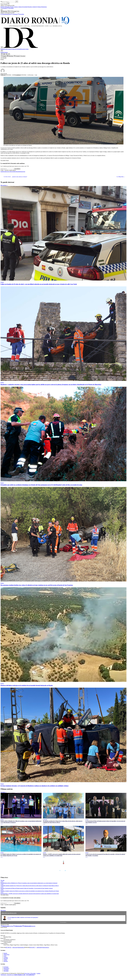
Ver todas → (3, 792)
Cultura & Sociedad (22, 6)
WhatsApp (4, 11)
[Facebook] (9, 54)
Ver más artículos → (63, 922)
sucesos (23, 171)
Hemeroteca (44, 6)
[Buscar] (2, 51)
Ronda (11, 6)
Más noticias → (4, 185)
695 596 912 (8, 947)
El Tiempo (38, 6)
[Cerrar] (8, 4)
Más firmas (3, 910)
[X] (6, 54)
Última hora (7, 6)
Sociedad (6, 958)
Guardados (4, 8)
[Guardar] (2, 54)
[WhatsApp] (4, 54)
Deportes (29, 6)
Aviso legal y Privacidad (29, 973)
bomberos (3, 171)
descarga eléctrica (9, 171)
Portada (2, 6)
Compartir (17, 56)
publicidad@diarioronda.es (43, 947)
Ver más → (123, 859)
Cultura (5, 959)
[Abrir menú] (2, 47)
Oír (18, 11)
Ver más (2, 880)
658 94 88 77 (32, 947)
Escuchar (23, 56)
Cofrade (34, 6)
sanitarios (19, 171)
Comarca (15, 6)
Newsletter (11, 8)
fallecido (15, 171)
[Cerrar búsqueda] (17, 2)
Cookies (38, 973)
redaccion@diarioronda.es (18, 947)
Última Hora (6, 954)
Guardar (14, 11)
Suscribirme (17, 168)
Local (5, 955)
